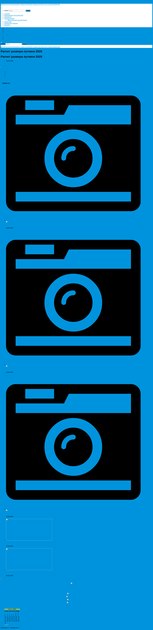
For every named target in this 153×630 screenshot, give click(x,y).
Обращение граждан (11, 23)
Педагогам (7, 22)
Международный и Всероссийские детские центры (22, 76)
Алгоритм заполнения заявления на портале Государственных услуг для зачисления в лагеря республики (41, 72)
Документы (8, 17)
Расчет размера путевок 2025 (10, 64)
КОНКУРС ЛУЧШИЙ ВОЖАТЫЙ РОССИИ (20, 225)
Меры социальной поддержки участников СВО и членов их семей (27, 543)
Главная (7, 14)
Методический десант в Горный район (18, 572)
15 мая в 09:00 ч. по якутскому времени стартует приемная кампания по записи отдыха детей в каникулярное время (44, 513)
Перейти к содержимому (9, 1)
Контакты (7, 25)
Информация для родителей (13, 15)
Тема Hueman (24, 627)
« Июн (6, 624)
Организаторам (9, 18)
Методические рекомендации (17, 20)
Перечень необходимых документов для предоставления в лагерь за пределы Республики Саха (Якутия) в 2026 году (44, 369)
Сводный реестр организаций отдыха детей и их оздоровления (27, 75)
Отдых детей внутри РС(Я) (14, 73)
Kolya (3, 61)
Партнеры (8, 590)
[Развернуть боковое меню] (1, 67)
